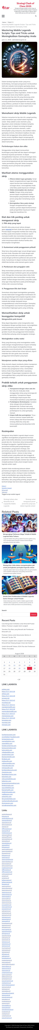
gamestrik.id (5, 845)
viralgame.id (6, 1014)
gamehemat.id (6, 935)
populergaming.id (7, 981)
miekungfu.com (7, 761)
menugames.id (6, 929)
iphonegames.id (7, 824)
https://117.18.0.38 (8, 709)
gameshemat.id (6, 931)
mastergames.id (7, 960)
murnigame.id (6, 948)
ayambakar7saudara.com (11, 737)
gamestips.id (6, 841)
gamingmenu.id (7, 894)
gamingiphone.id (7, 849)
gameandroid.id (7, 820)
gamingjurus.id (6, 892)
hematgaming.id (7, 923)
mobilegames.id (7, 833)
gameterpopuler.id (7, 1009)
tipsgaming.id (6, 853)
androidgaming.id (7, 818)
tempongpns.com (8, 739)
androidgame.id (7, 814)
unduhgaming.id (7, 972)
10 (4, 665)
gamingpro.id (6, 970)
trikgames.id (5, 847)
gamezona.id (6, 946)
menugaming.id (7, 907)
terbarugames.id (7, 882)
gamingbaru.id (6, 966)
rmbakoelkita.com (8, 752)
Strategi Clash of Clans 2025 (25, 4)
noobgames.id (6, 1001)
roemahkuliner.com (8, 741)
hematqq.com (6, 720)
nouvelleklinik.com (8, 788)
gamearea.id (6, 952)
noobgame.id (6, 1012)
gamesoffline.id (6, 837)
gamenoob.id (6, 995)
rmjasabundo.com (8, 765)
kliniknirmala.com (8, 785)
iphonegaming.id (7, 865)
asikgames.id (6, 937)
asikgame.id (5, 956)
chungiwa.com (7, 772)
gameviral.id (6, 1003)
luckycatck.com (7, 750)
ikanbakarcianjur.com (9, 774)
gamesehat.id (6, 1007)
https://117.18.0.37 (8, 714)
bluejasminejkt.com (8, 757)
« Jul (19, 679)
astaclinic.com (6, 796)
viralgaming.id (6, 983)
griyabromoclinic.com (9, 805)
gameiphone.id (6, 822)
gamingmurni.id (7, 890)
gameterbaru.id (6, 843)
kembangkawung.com (9, 770)
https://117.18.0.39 (8, 696)
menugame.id (6, 962)
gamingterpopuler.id (8, 985)
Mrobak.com (6, 759)
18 (9, 668)
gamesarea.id (6, 950)
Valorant (4, 492)
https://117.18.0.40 (8, 718)
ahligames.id (6, 933)
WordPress (30, 1027)
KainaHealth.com (7, 790)
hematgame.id (6, 958)
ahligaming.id (6, 927)
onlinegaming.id (7, 874)
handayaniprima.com (9, 746)
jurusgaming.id (6, 905)
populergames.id (7, 997)
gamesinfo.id (6, 831)
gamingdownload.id (8, 964)
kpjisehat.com (6, 776)
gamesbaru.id (6, 991)
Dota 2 (4, 486)
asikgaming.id (6, 911)
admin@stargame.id (19, 40)
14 (24, 665)
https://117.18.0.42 (8, 700)
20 (19, 668)
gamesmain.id (6, 919)
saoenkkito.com (7, 743)
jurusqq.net (5, 698)
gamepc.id (5, 826)
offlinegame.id (6, 870)
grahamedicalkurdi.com (10, 801)
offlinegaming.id (7, 872)
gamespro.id (6, 989)
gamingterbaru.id (7, 861)
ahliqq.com (5, 694)
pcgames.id (5, 878)
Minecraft (5, 490)
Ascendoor (16, 1027)
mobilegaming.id (7, 868)
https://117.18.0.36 (8, 691)
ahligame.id (5, 954)
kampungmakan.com (9, 748)
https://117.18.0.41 (8, 705)
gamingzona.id (6, 903)
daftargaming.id (7, 977)
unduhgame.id (6, 1016)
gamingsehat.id (7, 974)
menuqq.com (6, 725)
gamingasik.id (6, 896)
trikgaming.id (6, 855)
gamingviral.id (6, 968)
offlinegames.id (6, 829)
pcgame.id (5, 876)
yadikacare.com (7, 794)
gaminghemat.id (7, 888)
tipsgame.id (5, 884)
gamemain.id (6, 940)
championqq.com (7, 716)
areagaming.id (6, 909)
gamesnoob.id (6, 987)
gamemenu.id (6, 944)
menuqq (8, 229)
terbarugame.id (6, 880)
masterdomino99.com (9, 711)
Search (4, 610)
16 (35, 665)
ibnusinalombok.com (9, 799)
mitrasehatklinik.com (9, 779)
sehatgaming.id (7, 979)
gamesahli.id (6, 921)
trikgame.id (5, 816)
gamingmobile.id (7, 851)
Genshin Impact (7, 488)
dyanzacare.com (7, 803)
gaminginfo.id (6, 886)
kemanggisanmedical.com (11, 783)
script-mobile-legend (13, 494)
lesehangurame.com (9, 734)
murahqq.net (6, 702)
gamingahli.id (6, 898)
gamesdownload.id (8, 993)
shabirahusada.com (8, 792)
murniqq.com (6, 722)
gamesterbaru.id (7, 839)
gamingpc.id (6, 857)
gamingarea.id (6, 900)
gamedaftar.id (6, 1005)
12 (14, 665)
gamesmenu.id (6, 913)
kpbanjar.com (6, 781)
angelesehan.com (8, 754)
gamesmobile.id (7, 835)
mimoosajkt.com (7, 768)
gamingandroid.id (7, 859)
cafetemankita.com (8, 763)
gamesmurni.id (6, 915)
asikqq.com (6, 689)
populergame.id (7, 1018)
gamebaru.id (6, 999)
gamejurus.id (6, 942)
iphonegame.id (6, 863)
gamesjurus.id (6, 917)
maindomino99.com (8, 707)
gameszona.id (6, 925)
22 (29, 668)
